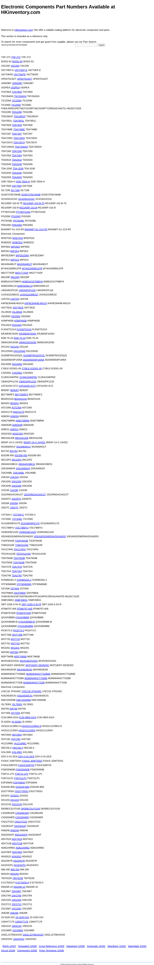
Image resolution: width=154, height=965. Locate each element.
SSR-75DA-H (23, 181)
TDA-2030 (18, 168)
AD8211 (14, 429)
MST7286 (17, 634)
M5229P (15, 277)
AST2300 (16, 407)
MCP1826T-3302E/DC (37, 665)
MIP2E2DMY (22, 255)
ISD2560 (15, 316)
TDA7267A (19, 142)
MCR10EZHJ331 (29, 661)
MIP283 (14, 652)
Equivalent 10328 (27, 946)
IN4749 (13, 708)
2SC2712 (17, 904)
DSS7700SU (22, 791)
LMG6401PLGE (27, 290)
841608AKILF (23, 446)
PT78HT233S (23, 212)
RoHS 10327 (9, 946)
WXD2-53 (17, 61)
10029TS (16, 499)
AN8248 (14, 830)
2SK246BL (18, 472)
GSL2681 (17, 752)
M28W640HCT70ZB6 (36, 678)
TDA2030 (17, 173)
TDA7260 (17, 151)
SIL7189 (15, 190)
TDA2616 (17, 160)
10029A (14, 503)
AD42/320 (17, 433)
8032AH (14, 874)
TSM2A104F (22, 545)
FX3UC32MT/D (26, 765)
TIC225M (17, 100)
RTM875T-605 (24, 608)
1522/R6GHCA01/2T (35, 494)
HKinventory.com (24, 30)
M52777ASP (22, 273)
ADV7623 (17, 839)
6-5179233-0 (22, 882)
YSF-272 (16, 57)
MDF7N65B (20, 656)
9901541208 (21, 438)
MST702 (15, 643)
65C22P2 (17, 459)
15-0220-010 (22, 917)
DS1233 (14, 800)
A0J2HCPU (20, 865)
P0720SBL (18, 220)
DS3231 (14, 795)
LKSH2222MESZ (29, 294)
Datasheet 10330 (75, 946)
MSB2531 (17, 242)
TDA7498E (19, 129)
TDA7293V (19, 138)
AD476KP (17, 852)
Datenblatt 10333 (137, 946)
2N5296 (14, 913)
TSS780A (17, 92)
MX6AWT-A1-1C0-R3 (36, 229)
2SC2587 (17, 908)
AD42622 (16, 856)
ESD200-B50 (22, 787)
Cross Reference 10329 (51, 946)
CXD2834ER (22, 817)
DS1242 (14, 346)
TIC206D (16, 105)
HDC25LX (17, 747)
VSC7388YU (22, 527)
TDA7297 (17, 133)
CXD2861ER (22, 813)
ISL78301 (17, 704)
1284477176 (21, 921)
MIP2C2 (14, 259)
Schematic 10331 (96, 946)
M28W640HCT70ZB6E (38, 674)
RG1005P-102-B (28, 207)
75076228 (17, 878)
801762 (14, 451)
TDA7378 (17, 567)
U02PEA (15, 87)
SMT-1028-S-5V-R (31, 604)
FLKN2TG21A (24, 329)
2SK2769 (16, 895)
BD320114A (20, 399)
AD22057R (19, 860)
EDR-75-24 (20, 338)
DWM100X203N (27, 342)
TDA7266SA (21, 146)
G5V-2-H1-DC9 (26, 756)
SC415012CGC (26, 199)
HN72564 (17, 734)
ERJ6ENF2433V (27, 333)
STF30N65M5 (24, 584)
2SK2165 (16, 900)
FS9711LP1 (20, 778)
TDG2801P (20, 116)
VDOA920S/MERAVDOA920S (50, 536)
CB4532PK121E (27, 381)
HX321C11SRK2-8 (31, 726)
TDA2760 (17, 575)
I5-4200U (17, 721)
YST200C (17, 519)
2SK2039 (16, 485)
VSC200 (15, 65)
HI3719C (16, 739)
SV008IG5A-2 (24, 580)
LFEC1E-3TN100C (32, 691)
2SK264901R (23, 468)
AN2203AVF (21, 834)
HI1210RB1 (20, 743)
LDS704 (14, 299)
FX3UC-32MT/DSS (32, 761)
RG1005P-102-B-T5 (33, 203)
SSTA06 (14, 588)
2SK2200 (16, 481)
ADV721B (17, 843)
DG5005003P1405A (33, 359)
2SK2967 (16, 891)
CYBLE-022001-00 (32, 368)
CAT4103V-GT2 (27, 386)
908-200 (15, 869)
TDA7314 (17, 571)
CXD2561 (17, 372)
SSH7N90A (20, 593)
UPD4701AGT (24, 79)
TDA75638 (18, 562)
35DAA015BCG (26, 464)
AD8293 (14, 416)
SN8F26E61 (21, 600)
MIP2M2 (15, 246)
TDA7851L (18, 120)
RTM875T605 (23, 613)
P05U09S (17, 225)
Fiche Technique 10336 (51, 950)
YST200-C (18, 514)
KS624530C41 (25, 695)
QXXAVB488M (25, 626)
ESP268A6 (19, 782)
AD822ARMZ (23, 847)
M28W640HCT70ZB (34, 682)
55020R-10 (19, 887)
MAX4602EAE (24, 669)
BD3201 (14, 403)
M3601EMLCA (25, 286)
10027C (14, 507)
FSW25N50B (22, 769)
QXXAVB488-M (26, 621)
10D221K (17, 926)
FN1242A (17, 325)
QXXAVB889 (22, 617)
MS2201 (15, 648)
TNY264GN (20, 96)
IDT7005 (15, 713)
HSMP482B (20, 320)
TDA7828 (17, 125)
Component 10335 (27, 950)
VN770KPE (20, 74)
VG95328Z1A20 (27, 532)
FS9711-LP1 (21, 774)
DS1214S (17, 804)
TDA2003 (17, 177)
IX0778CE (18, 307)
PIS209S (16, 216)
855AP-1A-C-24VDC (34, 442)
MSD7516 (17, 238)
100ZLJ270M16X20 (33, 934)
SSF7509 (17, 186)
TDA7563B (19, 558)
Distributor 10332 (117, 946)
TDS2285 (17, 112)
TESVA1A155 (23, 553)
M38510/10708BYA (32, 281)
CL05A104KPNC (28, 377)
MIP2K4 (14, 251)
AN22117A (18, 412)
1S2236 (14, 490)
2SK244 (14, 477)
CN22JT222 (20, 821)
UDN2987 (17, 83)
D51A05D (17, 364)
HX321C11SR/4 (27, 730)
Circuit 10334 (8, 950)
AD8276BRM (22, 420)
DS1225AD (19, 351)
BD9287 (14, 390)
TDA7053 (17, 155)
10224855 (17, 930)
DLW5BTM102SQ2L (34, 355)
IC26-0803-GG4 (27, 717)
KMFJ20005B (23, 700)
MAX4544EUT (24, 264)
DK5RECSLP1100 (30, 808)
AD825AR (17, 425)
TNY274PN (20, 549)
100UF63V (18, 939)
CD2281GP (20, 826)
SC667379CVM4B (31, 194)
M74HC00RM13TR (32, 268)
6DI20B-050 (21, 455)
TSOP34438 (21, 540)
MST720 (15, 639)
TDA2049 (17, 164)
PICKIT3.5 (18, 630)
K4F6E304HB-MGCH (35, 303)
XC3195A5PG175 (30, 523)
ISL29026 (17, 312)
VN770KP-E (21, 70)
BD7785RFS (21, 394)
